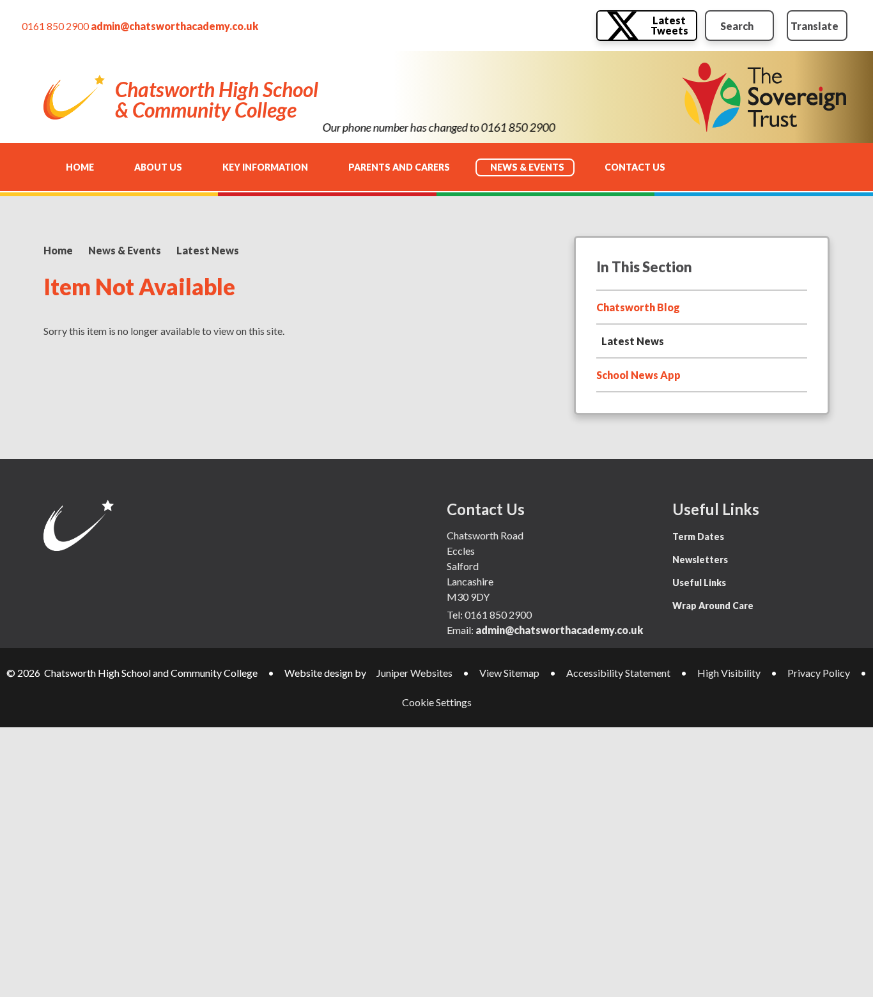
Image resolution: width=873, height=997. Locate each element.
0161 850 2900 (55, 26)
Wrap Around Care (712, 605)
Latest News (207, 250)
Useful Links (699, 582)
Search (736, 26)
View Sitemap (509, 673)
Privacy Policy (818, 673)
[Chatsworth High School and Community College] (74, 97)
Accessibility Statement (618, 673)
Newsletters (700, 559)
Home (58, 250)
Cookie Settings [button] (437, 702)
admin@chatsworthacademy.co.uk (174, 26)
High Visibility (729, 673)
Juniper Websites (414, 673)
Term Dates (698, 536)
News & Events (124, 250)
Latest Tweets (669, 25)
